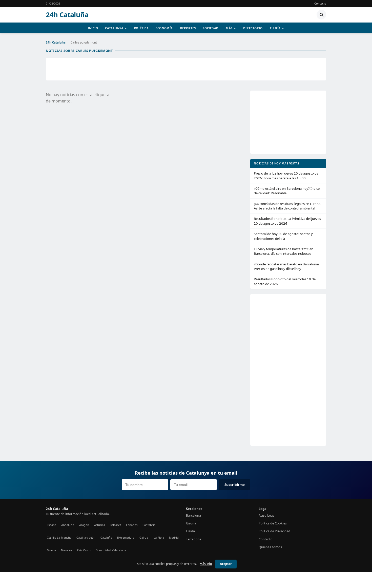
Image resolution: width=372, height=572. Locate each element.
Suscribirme (234, 484)
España (51, 525)
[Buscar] (321, 14)
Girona (191, 523)
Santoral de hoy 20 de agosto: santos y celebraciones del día (283, 236)
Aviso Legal (267, 515)
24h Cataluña (67, 14)
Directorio (253, 28)
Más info (206, 564)
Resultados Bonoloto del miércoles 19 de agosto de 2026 (285, 281)
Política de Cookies (273, 523)
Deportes (188, 28)
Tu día (275, 28)
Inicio (93, 28)
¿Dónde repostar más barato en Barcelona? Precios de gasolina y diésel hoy (286, 266)
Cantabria (148, 525)
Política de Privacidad (274, 531)
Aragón (84, 525)
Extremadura (125, 537)
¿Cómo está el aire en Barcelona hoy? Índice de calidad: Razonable (287, 190)
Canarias (131, 525)
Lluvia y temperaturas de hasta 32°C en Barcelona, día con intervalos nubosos (283, 251)
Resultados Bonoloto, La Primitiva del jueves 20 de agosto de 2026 (287, 220)
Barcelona (193, 515)
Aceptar (226, 564)
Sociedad (211, 28)
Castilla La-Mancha (59, 537)
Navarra (66, 550)
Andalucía (67, 525)
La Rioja (159, 537)
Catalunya (114, 28)
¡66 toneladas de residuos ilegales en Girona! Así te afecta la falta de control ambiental (287, 205)
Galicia (143, 537)
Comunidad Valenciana (111, 550)
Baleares (115, 525)
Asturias (99, 525)
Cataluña (106, 537)
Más (229, 28)
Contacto (320, 3)
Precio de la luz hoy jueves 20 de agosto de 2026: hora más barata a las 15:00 (286, 175)
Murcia (51, 550)
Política (141, 28)
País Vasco (84, 550)
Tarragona (193, 539)
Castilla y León (85, 537)
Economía (164, 28)
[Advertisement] (186, 69)
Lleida (190, 531)
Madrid (174, 537)
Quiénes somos (270, 547)
